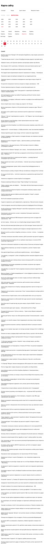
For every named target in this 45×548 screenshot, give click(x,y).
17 (7, 43)
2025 (17, 26)
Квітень (24, 31)
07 (19, 41)
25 (31, 43)
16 (4, 43)
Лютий (10, 31)
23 (25, 43)
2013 (2, 21)
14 (40, 41)
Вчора (12, 10)
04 (10, 41)
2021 (24, 24)
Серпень (17, 34)
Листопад (3, 36)
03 (7, 41)
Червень (3, 34)
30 (4, 46)
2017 (31, 21)
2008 (2, 19)
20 (16, 43)
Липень (10, 34)
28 (41, 43)
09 (26, 41)
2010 (17, 19)
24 (29, 43)
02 (4, 41)
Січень (3, 31)
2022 (31, 24)
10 (28, 41)
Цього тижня (22, 10)
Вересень (14, 15)
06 (16, 41)
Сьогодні (3, 10)
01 (1, 41)
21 (19, 43)
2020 (17, 24)
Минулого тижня (35, 10)
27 (38, 43)
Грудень (10, 36)
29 (1, 46)
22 (22, 43)
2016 (24, 21)
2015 (17, 21)
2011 (24, 19)
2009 (9, 19)
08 (22, 41)
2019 (9, 24)
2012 (31, 19)
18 (10, 43)
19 (13, 43)
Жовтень (31, 34)
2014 (9, 21)
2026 (24, 26)
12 (35, 41)
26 (35, 43)
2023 (8, 15)
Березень (17, 31)
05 (13, 41)
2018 (2, 24)
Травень (31, 31)
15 (1, 43)
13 (38, 41)
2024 (9, 26)
